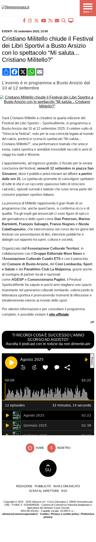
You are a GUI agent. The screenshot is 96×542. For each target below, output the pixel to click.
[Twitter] (36, 20)
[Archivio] (64, 20)
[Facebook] (24, 20)
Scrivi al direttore (44, 491)
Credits (44, 514)
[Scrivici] (57, 20)
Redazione (24, 486)
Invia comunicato (66, 486)
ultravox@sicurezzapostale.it (20, 514)
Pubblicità (43, 486)
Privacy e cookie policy (65, 514)
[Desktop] (70, 20)
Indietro (63, 447)
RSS (64, 491)
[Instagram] (30, 20)
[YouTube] (43, 20)
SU (48, 469)
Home (39, 447)
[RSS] (50, 20)
